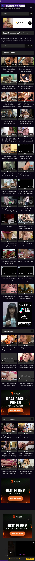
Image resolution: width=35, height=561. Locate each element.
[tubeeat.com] (14, 5)
